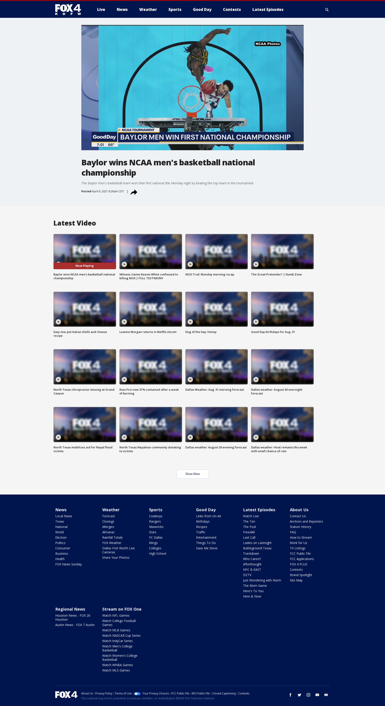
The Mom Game (255, 585)
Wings (153, 543)
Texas (59, 521)
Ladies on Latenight (257, 543)
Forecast (108, 516)
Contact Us (298, 516)
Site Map (296, 580)
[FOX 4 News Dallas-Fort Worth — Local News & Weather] (70, 9)
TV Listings (297, 548)
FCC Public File (300, 553)
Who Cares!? (252, 559)
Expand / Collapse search (327, 9)
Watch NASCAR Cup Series (121, 635)
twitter (299, 694)
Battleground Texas (257, 548)
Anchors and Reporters (306, 521)
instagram (308, 694)
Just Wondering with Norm (262, 580)
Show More (192, 474)
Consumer (62, 548)
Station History (300, 527)
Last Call (249, 537)
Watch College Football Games (119, 623)
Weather (111, 509)
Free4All (249, 532)
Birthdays (203, 521)
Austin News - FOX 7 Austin (75, 625)
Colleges (155, 548)
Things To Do (206, 543)
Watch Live (251, 516)
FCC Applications (302, 559)
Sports (155, 509)
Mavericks (156, 527)
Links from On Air (208, 516)
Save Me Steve (206, 548)
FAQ (293, 532)
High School (157, 553)
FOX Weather (111, 543)
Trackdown (251, 553)
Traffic (200, 532)
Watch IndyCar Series (117, 641)
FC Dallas (156, 537)
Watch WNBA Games (117, 665)
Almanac (108, 532)
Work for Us (298, 543)
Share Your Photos (115, 557)
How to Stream (301, 537)
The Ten (249, 521)
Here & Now (252, 596)
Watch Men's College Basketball (117, 648)
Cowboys (155, 516)
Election (61, 537)
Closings (108, 521)
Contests (296, 569)
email (326, 694)
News (60, 509)
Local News (63, 516)
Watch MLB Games (116, 630)
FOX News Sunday (68, 564)
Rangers (155, 521)
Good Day (206, 509)
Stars (152, 532)
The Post (249, 527)
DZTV (247, 575)
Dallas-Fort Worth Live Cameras (118, 550)
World (59, 532)
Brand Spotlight (301, 575)
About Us (299, 509)
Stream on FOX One (121, 609)
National (61, 527)
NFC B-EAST (252, 569)
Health (60, 559)
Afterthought (252, 564)
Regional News (70, 609)
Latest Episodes (259, 509)
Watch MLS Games (116, 670)
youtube (317, 694)
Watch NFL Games (115, 615)
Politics (60, 543)
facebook (290, 694)
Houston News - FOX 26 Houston (72, 617)
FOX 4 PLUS (298, 564)
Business (61, 553)
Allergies (108, 527)
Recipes (201, 527)
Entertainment (206, 537)
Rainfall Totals (112, 537)
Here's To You (253, 591)
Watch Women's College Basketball (119, 657)
